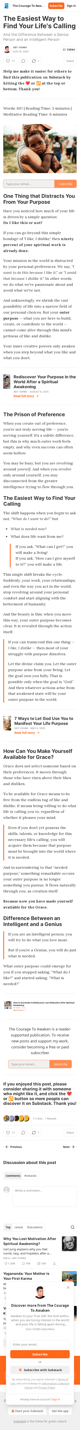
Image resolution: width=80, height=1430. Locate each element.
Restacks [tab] (30, 1176)
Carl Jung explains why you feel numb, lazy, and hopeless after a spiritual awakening (26, 1251)
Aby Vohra (20, 47)
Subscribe (56, 6)
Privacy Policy (47, 1387)
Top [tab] (8, 1227)
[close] (68, 1287)
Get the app (60, 1411)
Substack (20, 1421)
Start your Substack (29, 1411)
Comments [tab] (13, 1176)
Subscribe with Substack (43, 1370)
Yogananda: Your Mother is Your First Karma (26, 1276)
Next (66, 1147)
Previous (16, 1147)
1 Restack (50, 1118)
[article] (40, 1251)
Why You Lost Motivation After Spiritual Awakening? (29, 1241)
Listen (71, 49)
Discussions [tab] (34, 1227)
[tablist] (21, 1176)
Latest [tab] (19, 1227)
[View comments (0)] (23, 61)
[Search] (73, 1227)
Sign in (71, 6)
